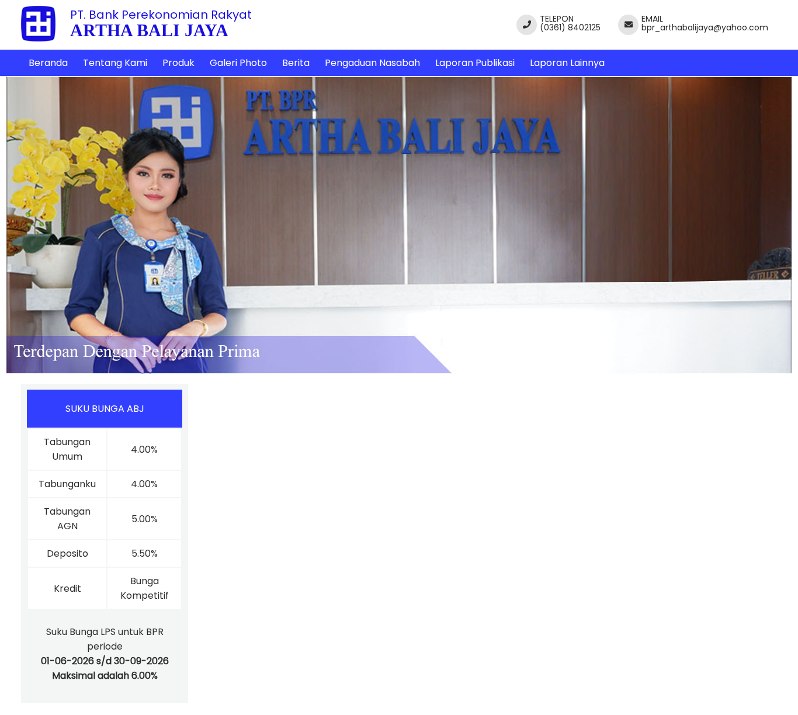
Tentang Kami (115, 63)
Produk (178, 63)
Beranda (48, 63)
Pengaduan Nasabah (372, 63)
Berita (296, 63)
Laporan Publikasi (475, 63)
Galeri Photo (238, 63)
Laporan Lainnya (567, 63)
